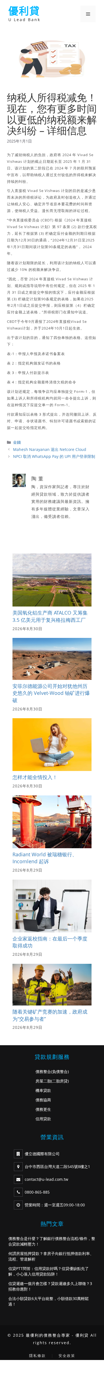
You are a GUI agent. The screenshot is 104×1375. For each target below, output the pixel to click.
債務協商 (43, 1099)
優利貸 (24, 11)
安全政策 (67, 1355)
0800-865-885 (37, 1192)
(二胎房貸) (60, 1081)
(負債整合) (60, 1071)
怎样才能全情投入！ (34, 777)
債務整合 (43, 1071)
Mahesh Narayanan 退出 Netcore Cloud (49, 449)
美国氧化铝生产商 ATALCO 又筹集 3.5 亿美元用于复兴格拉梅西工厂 (50, 616)
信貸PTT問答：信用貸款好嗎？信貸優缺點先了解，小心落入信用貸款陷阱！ (48, 1271)
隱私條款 (37, 1355)
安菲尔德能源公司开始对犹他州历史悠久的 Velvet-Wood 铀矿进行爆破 (51, 693)
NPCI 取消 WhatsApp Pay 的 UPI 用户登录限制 (54, 456)
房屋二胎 (43, 1081)
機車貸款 (43, 1090)
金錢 (17, 442)
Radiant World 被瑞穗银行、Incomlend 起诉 (44, 858)
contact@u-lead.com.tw (46, 1179)
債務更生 (43, 1109)
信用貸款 (43, 1118)
